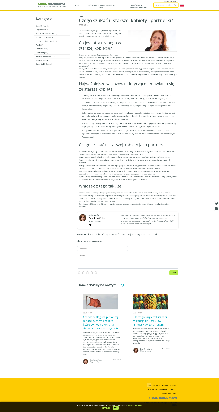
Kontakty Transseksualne (46, 33)
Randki (39, 45)
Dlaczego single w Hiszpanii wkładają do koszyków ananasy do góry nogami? (150, 320)
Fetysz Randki (42, 30)
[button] (106, 408)
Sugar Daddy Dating (44, 64)
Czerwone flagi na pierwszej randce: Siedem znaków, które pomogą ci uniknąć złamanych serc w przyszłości (101, 322)
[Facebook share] (216, 208)
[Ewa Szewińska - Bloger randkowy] (82, 218)
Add (174, 272)
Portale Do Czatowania (46, 37)
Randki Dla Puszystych (45, 56)
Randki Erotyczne (43, 60)
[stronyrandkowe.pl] (52, 6)
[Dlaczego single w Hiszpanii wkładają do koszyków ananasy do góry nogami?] (150, 302)
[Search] (175, 5)
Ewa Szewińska (97, 218)
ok (115, 408)
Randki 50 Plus (42, 49)
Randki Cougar (42, 53)
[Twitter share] (216, 203)
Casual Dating (42, 26)
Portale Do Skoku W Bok (46, 41)
